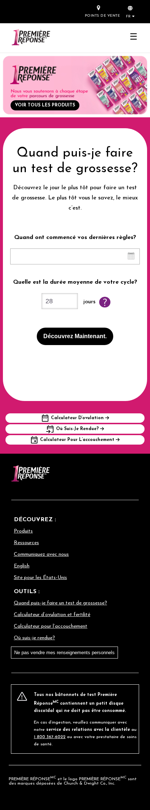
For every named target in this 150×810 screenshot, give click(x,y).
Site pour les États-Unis (40, 577)
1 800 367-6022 (50, 737)
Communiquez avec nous (41, 554)
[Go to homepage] (30, 38)
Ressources (26, 543)
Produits (23, 531)
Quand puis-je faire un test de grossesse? (60, 603)
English (21, 566)
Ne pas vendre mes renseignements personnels (64, 652)
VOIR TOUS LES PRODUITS (45, 105)
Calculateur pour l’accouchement (50, 626)
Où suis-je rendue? (34, 638)
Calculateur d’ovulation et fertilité (52, 614)
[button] (130, 11)
